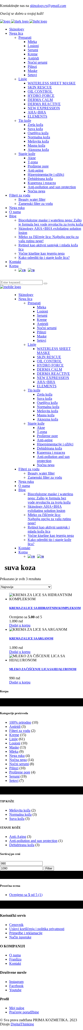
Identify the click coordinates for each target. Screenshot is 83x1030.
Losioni (14, 743)
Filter (48, 868)
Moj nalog (16, 1008)
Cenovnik (16, 925)
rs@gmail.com (55, 6)
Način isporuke (20, 937)
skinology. (37, 6)
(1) (25, 895)
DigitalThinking (22, 1024)
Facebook (16, 986)
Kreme (14, 735)
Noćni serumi (19, 764)
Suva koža (16, 819)
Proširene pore (19, 772)
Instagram (16, 982)
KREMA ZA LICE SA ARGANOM (31, 638)
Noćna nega (18, 760)
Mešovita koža (19, 810)
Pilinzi (13, 768)
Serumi (14, 776)
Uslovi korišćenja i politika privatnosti (36, 929)
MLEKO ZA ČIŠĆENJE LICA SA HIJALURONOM (42, 669)
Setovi (13, 780)
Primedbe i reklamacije (25, 933)
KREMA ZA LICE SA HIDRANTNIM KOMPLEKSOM (45, 608)
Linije (13, 739)
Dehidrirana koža (21, 845)
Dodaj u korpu (19, 625)
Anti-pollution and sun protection (33, 841)
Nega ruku (17, 756)
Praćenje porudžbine (24, 1012)
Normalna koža (20, 814)
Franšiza (15, 959)
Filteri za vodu (19, 731)
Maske (14, 747)
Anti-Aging (17, 837)
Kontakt (15, 963)
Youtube (15, 990)
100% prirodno (20, 722)
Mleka (13, 751)
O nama (15, 955)
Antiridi (15, 726)
